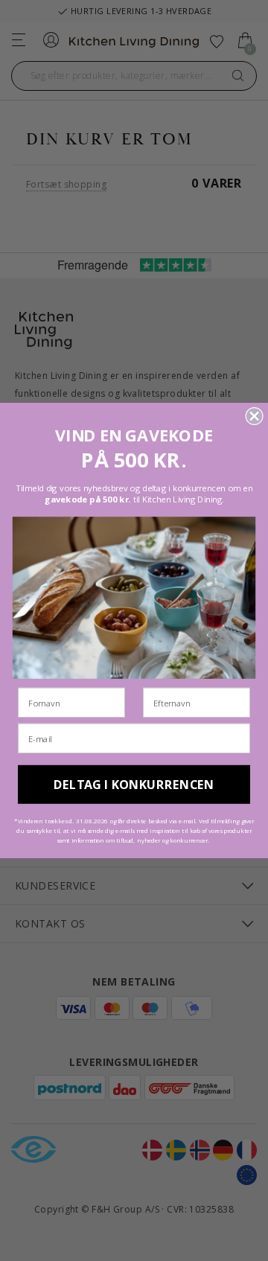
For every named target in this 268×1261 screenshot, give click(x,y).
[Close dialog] (255, 416)
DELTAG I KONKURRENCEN (134, 784)
